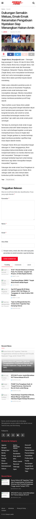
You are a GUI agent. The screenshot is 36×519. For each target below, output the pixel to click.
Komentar (5, 198)
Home (3, 9)
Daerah (8, 9)
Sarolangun (28, 463)
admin (5, 32)
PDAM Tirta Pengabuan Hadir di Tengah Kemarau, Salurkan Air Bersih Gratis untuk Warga (21, 386)
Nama (4, 224)
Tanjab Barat (10, 179)
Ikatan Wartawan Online (16, 446)
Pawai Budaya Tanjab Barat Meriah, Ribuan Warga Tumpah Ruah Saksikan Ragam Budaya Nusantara (22, 397)
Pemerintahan (29, 450)
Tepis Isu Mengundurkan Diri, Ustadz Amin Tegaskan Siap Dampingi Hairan (20, 304)
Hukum (4, 468)
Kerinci (15, 451)
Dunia (3, 461)
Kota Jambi (17, 456)
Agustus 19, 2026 (16, 390)
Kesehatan (16, 453)
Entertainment (6, 466)
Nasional (16, 464)
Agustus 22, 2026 (16, 379)
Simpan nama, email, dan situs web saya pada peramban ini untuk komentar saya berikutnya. (19, 252)
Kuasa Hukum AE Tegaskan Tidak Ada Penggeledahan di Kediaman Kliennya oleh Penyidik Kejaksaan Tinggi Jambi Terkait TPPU (18, 364)
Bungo (4, 455)
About (3, 508)
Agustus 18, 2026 (16, 401)
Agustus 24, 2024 (15, 32)
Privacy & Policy (21, 508)
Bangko (4, 448)
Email (4, 233)
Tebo (26, 471)
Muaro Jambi (17, 461)
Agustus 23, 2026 (8, 370)
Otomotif (28, 445)
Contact (4, 510)
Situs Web (5, 242)
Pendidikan (28, 455)
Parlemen (28, 448)
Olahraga (16, 466)
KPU (14, 459)
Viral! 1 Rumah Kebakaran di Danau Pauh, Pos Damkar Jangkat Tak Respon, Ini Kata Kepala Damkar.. (22, 271)
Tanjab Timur (29, 468)
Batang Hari (5, 450)
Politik (27, 461)
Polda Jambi (29, 458)
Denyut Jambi (10, 514)
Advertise (11, 508)
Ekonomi (4, 463)
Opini (15, 469)
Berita (4, 453)
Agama (4, 445)
